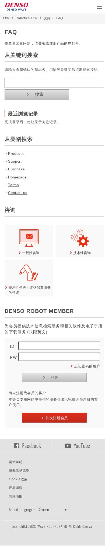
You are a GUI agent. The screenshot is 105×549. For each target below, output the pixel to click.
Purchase (16, 169)
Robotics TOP (27, 18)
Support (15, 161)
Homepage (17, 177)
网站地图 (16, 496)
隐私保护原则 (19, 471)
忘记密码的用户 (87, 366)
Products (16, 154)
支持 (47, 18)
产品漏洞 (16, 488)
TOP (6, 18)
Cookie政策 (18, 479)
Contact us (17, 193)
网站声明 (16, 462)
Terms (13, 185)
